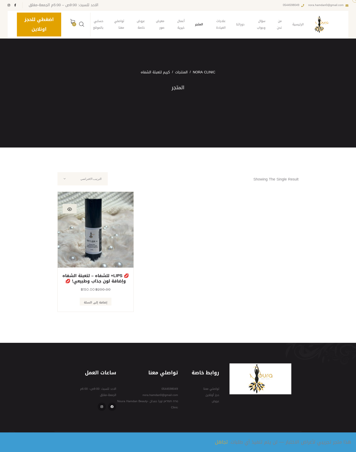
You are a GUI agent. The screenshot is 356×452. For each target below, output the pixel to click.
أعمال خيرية (181, 24)
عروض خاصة (141, 24)
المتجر (199, 24)
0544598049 (291, 5)
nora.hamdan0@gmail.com (326, 5)
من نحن (279, 24)
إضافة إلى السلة (95, 302)
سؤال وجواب (261, 24)
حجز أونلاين (212, 395)
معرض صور (160, 24)
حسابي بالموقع (98, 24)
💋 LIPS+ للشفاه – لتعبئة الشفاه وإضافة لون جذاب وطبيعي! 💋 (95, 278)
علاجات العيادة (221, 24)
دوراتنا (240, 24)
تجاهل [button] (221, 442)
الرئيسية (298, 24)
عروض (215, 401)
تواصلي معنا (119, 24)
